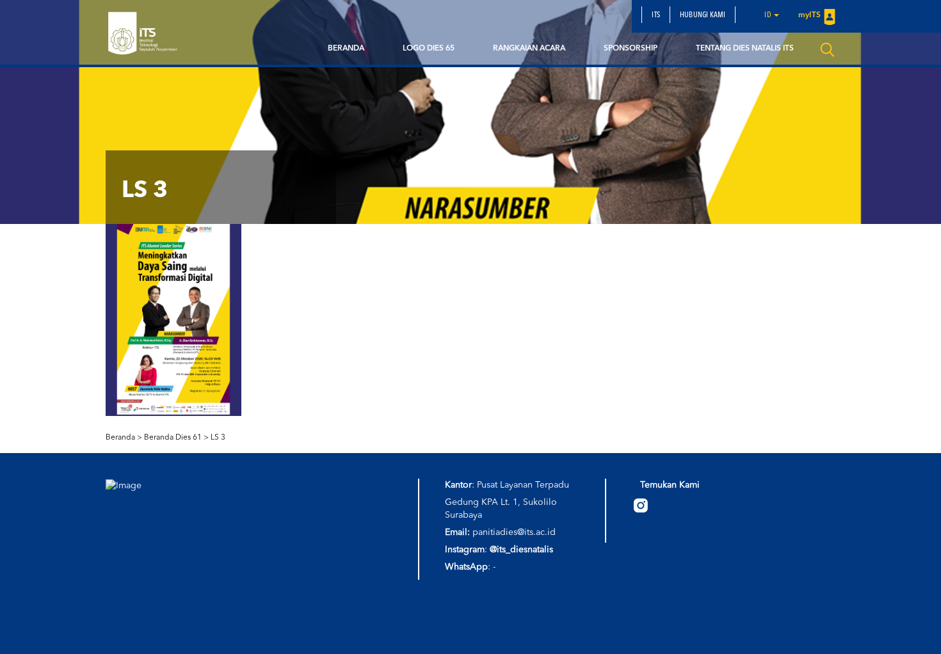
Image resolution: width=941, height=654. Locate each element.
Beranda (346, 48)
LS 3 (218, 438)
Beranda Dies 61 (173, 438)
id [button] (768, 15)
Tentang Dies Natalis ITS (745, 48)
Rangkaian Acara (529, 48)
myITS (809, 15)
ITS (656, 15)
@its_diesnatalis (521, 549)
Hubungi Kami (702, 15)
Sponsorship (630, 48)
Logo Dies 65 (428, 48)
